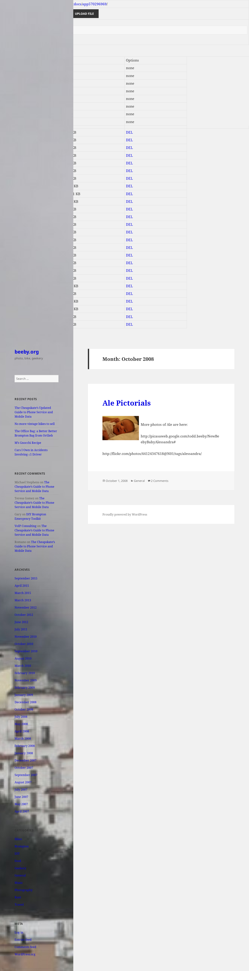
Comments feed (25, 947)
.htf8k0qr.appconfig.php (22, 140)
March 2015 (23, 593)
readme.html (12, 216)
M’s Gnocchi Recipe (28, 443)
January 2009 (24, 695)
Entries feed (23, 940)
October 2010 (24, 644)
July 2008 (21, 717)
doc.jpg (7, 155)
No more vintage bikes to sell (35, 424)
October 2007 (24, 768)
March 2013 (23, 600)
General (20, 875)
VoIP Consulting (25, 526)
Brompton (22, 846)
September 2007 (26, 775)
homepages (36, 4)
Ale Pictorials (126, 403)
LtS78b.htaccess (15, 147)
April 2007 (22, 811)
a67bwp (8, 83)
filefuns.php (12, 178)
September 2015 (26, 578)
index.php (10, 186)
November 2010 (26, 637)
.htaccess (9, 132)
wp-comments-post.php (21, 240)
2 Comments (159, 481)
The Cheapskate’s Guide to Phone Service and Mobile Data (34, 486)
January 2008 (24, 753)
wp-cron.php (12, 262)
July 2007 (21, 790)
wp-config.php (13, 255)
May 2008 (21, 724)
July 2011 (21, 629)
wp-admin (10, 106)
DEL (129, 132)
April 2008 (22, 731)
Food (18, 861)
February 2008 (25, 746)
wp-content (11, 114)
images (7, 91)
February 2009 (25, 688)
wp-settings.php (15, 301)
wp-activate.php (15, 224)
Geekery (20, 868)
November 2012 (26, 607)
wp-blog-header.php (18, 232)
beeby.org (27, 351)
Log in (19, 932)
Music (19, 883)
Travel (19, 905)
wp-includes (12, 121)
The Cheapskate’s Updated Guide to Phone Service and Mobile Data (34, 412)
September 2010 (26, 651)
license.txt (10, 201)
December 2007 (25, 760)
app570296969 (94, 4)
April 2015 (22, 586)
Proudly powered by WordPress (124, 514)
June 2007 (21, 797)
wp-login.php (13, 286)
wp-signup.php (14, 309)
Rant (18, 897)
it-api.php (10, 194)
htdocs (75, 4)
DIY (17, 854)
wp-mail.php (12, 293)
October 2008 (24, 709)
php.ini (7, 209)
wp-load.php (12, 278)
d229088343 (59, 4)
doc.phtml (10, 170)
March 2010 (23, 666)
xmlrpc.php (11, 324)
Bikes (18, 839)
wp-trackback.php (17, 316)
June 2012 (21, 622)
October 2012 (24, 615)
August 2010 (23, 658)
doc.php (8, 163)
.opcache (9, 75)
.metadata (10, 68)
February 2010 (25, 673)
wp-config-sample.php (20, 247)
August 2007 (23, 782)
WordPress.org (25, 954)
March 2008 (23, 739)
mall (5, 98)
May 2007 (21, 804)
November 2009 (26, 680)
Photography (24, 890)
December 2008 (25, 702)
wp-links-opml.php (17, 270)
